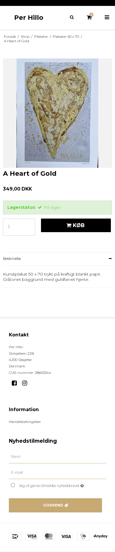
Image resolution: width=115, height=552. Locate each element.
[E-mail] (57, 472)
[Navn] (57, 456)
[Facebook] (16, 383)
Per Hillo (28, 17)
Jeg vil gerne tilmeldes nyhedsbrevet (56, 484)
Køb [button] (79, 225)
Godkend (53, 505)
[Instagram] (26, 383)
